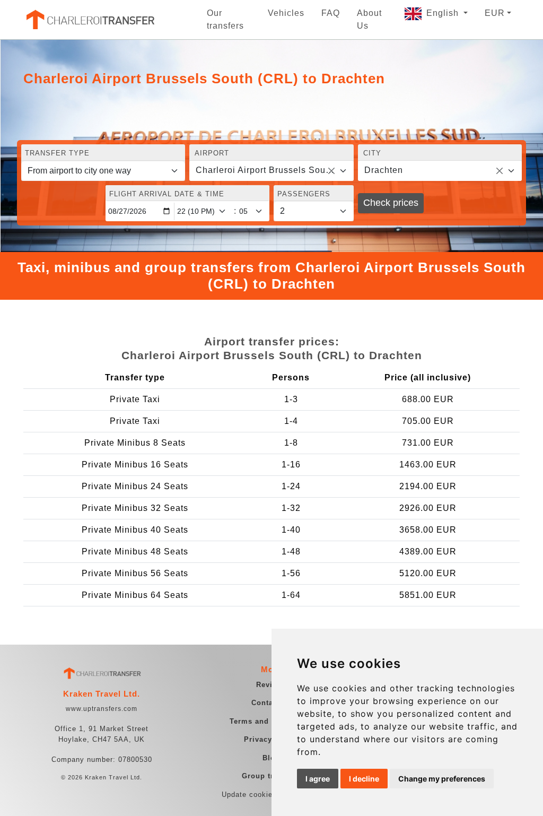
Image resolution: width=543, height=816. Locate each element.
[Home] (89, 19)
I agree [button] (317, 778)
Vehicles (286, 13)
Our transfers (225, 19)
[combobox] (271, 171)
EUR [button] (495, 13)
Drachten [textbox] (383, 170)
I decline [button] (364, 778)
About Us (369, 19)
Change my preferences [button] (441, 778)
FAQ (330, 13)
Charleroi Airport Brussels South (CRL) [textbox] (265, 170)
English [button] (443, 13)
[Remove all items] (331, 171)
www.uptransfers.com (101, 709)
